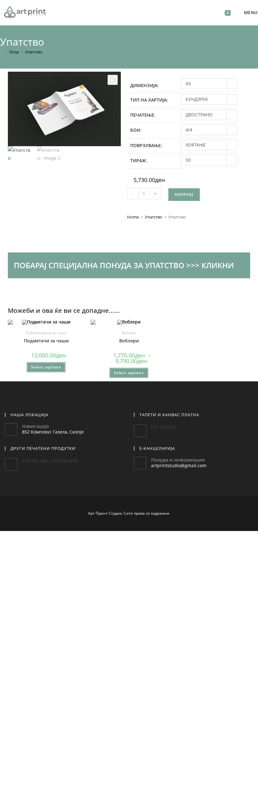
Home (133, 217)
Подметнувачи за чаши (46, 332)
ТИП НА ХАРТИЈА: (149, 100)
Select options (46, 367)
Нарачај (184, 194)
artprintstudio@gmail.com (178, 465)
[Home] (1, 52)
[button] (113, 80)
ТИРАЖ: (138, 160)
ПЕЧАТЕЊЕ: (142, 115)
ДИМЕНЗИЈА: (144, 85)
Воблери (129, 332)
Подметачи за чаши (46, 341)
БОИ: (135, 130)
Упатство (33, 52)
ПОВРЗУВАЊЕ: (146, 145)
